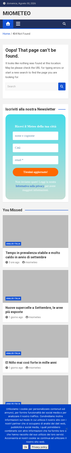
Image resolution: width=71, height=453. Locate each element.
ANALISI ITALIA (13, 244)
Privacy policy (39, 447)
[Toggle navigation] (18, 24)
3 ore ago (14, 262)
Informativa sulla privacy (30, 186)
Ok (25, 447)
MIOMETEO (17, 13)
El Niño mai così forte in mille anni (31, 362)
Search (62, 86)
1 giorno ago (16, 317)
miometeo (31, 262)
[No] (66, 429)
